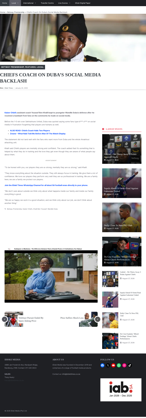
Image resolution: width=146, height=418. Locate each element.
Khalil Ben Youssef (40, 209)
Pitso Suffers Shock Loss (72, 318)
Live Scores (63, 3)
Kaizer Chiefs (11, 112)
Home (4, 3)
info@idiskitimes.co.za (71, 374)
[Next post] (97, 319)
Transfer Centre (47, 3)
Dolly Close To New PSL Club (118, 225)
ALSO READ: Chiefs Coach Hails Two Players (30, 130)
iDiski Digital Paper (82, 3)
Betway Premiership (15, 12)
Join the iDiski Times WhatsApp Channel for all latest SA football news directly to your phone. (46, 185)
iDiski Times (9, 88)
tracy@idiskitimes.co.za (14, 380)
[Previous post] (4, 319)
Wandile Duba (53, 209)
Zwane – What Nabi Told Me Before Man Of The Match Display (37, 133)
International (28, 3)
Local (14, 3)
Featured (30, 67)
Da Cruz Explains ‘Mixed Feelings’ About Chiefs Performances (129, 336)
